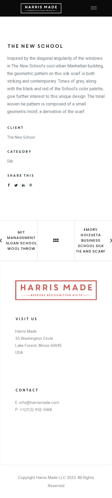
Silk (10, 161)
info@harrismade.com (39, 402)
